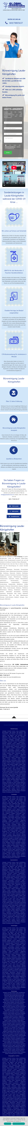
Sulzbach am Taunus (20, 786)
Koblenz (23, 761)
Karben (19, 760)
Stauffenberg (16, 785)
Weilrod (18, 789)
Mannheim (18, 768)
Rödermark (4, 779)
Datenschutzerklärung (10, 147)
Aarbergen (4, 731)
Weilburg (13, 789)
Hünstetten (14, 758)
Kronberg (12, 762)
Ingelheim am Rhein (6, 760)
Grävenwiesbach (11, 750)
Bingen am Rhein (21, 738)
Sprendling (18, 783)
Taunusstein (4, 787)
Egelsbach (9, 743)
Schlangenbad (16, 781)
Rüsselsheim (8, 781)
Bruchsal (23, 739)
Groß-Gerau (23, 750)
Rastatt (13, 778)
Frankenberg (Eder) (9, 746)
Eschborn (9, 744)
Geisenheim (4, 749)
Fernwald (18, 744)
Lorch (17, 767)
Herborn (10, 756)
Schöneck (4, 782)
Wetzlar (18, 790)
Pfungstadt (18, 776)
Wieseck (4, 792)
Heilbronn (17, 754)
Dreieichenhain (22, 742)
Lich (9, 765)
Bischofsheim (5, 739)
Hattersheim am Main (20, 753)
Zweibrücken (17, 792)
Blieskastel (11, 739)
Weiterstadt (4, 790)
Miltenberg (9, 769)
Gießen (23, 749)
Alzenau (13, 731)
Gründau (4, 753)
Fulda (24, 747)
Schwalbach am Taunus (11, 782)
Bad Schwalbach (18, 735)
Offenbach (8, 776)
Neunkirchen (5, 772)
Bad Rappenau (11, 735)
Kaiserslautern (14, 760)
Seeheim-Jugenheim (21, 782)
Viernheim (18, 787)
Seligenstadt (4, 783)
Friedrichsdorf (18, 747)
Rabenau (9, 778)
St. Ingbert (23, 783)
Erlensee (23, 743)
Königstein (4, 762)
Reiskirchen (18, 778)
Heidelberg (4, 754)
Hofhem (13, 757)
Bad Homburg (12, 733)
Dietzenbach (22, 740)
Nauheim (12, 771)
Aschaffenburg (22, 731)
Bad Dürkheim (20, 732)
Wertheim (9, 790)
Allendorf (9, 731)
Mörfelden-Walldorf (17, 769)
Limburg (23, 765)
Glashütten (4, 750)
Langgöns (16, 764)
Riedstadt (23, 778)
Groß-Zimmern (18, 751)
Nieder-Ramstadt (22, 774)
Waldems (23, 787)
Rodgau (8, 779)
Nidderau (9, 774)
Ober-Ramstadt (5, 775)
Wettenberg (14, 790)
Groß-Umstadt (11, 751)
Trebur (9, 787)
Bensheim (23, 736)
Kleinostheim (18, 761)
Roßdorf (17, 779)
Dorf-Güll (10, 742)
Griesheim (17, 750)
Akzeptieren (8, 1123)
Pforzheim (13, 776)
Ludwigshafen (22, 767)
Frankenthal (16, 746)
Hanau (13, 753)
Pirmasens (23, 776)
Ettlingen (13, 744)
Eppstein (18, 743)
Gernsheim (18, 749)
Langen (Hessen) (10, 764)
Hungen (8, 758)
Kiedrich (13, 761)
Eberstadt (4, 743)
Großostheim (4, 751)
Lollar (14, 767)
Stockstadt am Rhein (10, 786)
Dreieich (15, 742)
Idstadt (19, 758)
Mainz (14, 768)
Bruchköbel (17, 739)
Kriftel (8, 762)
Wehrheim (8, 789)
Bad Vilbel (17, 736)
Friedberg (13, 747)
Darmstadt (17, 740)
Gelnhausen (11, 749)
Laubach (20, 764)
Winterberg (8, 792)
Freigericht (8, 747)
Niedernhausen (15, 774)
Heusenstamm (16, 756)
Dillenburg (4, 742)
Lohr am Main (9, 767)
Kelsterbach (9, 761)
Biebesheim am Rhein (6, 738)
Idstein (23, 758)
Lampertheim (18, 762)
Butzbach (12, 740)
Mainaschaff (4, 768)
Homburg (23, 757)
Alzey (17, 731)
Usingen (13, 787)
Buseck (8, 740)
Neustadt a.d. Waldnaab (13, 772)
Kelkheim (4, 761)
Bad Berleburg (5, 732)
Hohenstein (18, 757)
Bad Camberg (12, 732)
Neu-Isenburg (23, 771)
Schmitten (23, 781)
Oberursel (19, 775)
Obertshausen (12, 775)
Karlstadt (23, 760)
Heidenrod (11, 754)
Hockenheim (7, 757)
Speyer (14, 783)
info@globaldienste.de (7, 494)
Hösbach (4, 758)
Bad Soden (11, 736)
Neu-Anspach (17, 771)
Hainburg (8, 753)
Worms (12, 792)
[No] (26, 1121)
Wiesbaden (23, 790)
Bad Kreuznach (19, 733)
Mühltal (8, 771)
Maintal (9, 768)
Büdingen (4, 740)
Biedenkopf (14, 738)
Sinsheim (10, 783)
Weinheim (23, 789)
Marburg (23, 768)
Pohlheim (4, 778)
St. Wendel (4, 785)
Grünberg (23, 751)
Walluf (3, 789)
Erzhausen (4, 744)
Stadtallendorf (10, 785)
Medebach (4, 769)
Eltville (14, 743)
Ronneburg (13, 779)
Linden (3, 767)
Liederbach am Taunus (16, 765)
